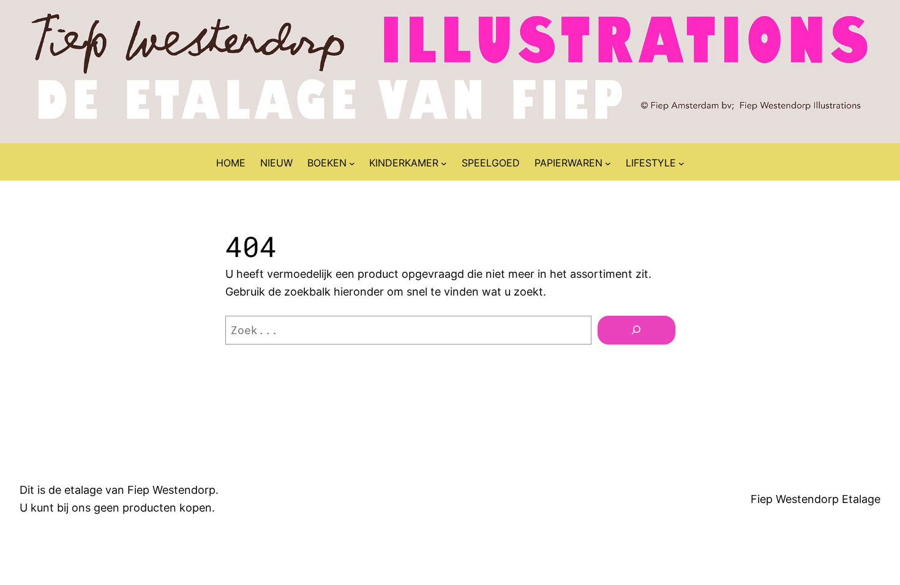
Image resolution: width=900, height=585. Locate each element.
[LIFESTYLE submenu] (681, 163)
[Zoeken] (636, 330)
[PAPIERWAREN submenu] (608, 163)
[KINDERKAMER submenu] (444, 163)
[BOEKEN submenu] (352, 163)
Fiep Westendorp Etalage (815, 499)
